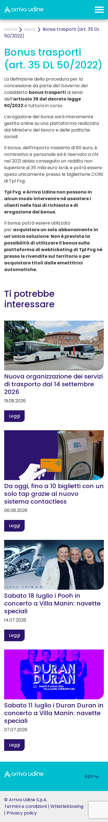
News (30, 29)
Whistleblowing (66, 806)
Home (10, 29)
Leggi (14, 416)
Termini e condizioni (25, 806)
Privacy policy (22, 813)
